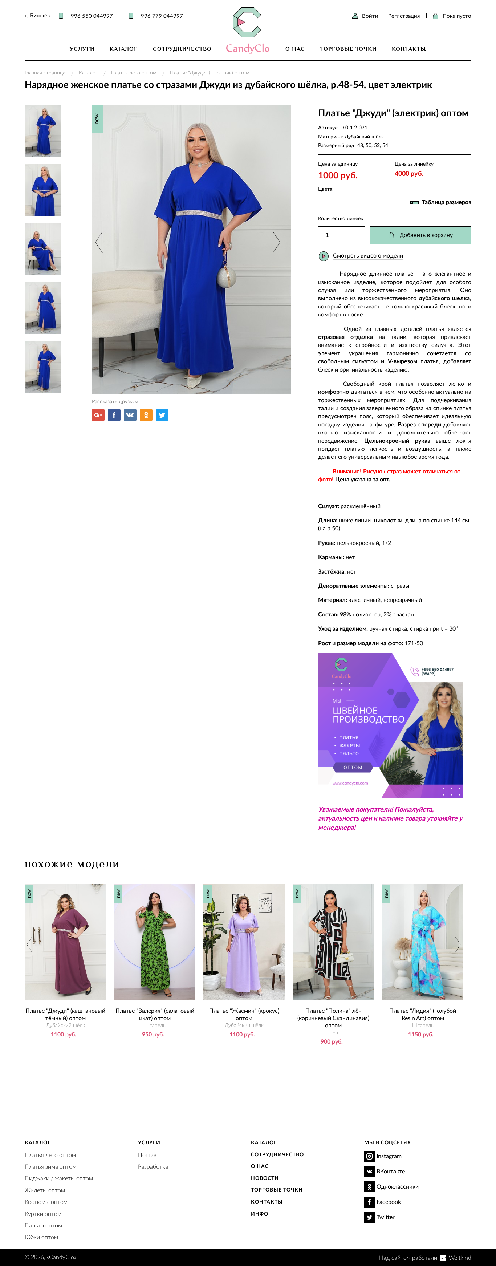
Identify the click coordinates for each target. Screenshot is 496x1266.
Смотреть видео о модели (368, 255)
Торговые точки (348, 49)
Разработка (153, 1166)
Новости (265, 1178)
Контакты (409, 49)
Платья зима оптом (50, 1166)
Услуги (82, 49)
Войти (370, 15)
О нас (295, 49)
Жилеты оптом (45, 1189)
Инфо (259, 1213)
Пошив (147, 1154)
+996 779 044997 (160, 15)
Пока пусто (457, 15)
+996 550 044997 (90, 15)
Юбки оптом (41, 1236)
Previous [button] (99, 242)
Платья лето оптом (133, 72)
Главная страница (45, 72)
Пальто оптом (43, 1225)
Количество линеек (340, 218)
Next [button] (275, 242)
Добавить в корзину (426, 235)
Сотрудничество (182, 49)
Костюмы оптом (46, 1201)
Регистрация (404, 15)
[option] (191, 249)
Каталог (124, 49)
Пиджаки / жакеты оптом (59, 1177)
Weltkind (460, 1257)
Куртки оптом (43, 1213)
